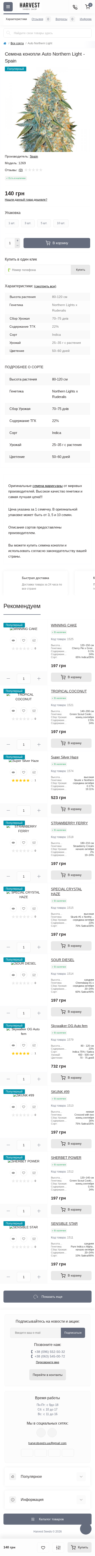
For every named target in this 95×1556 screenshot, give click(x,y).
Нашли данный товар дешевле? (26, 199)
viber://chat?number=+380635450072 (52, 1432)
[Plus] (17, 240)
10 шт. (61, 223)
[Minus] (17, 245)
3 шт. (28, 223)
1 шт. (12, 223)
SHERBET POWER (66, 1158)
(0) (21, 170)
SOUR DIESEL (62, 960)
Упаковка (13, 213)
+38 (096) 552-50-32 (50, 1352)
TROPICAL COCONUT (69, 691)
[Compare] (34, 640)
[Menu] (8, 6)
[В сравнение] (58, 1547)
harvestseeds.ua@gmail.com (47, 1443)
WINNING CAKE (64, 625)
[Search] (8, 33)
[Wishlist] (23, 640)
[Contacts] (75, 6)
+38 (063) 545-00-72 (50, 1356)
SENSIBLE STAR (64, 1224)
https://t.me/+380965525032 (41, 1432)
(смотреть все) (45, 286)
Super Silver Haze (64, 757)
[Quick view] (13, 640)
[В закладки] (43, 1547)
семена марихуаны (48, 486)
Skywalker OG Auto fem (69, 1026)
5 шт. (44, 223)
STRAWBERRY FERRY (69, 823)
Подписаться (73, 1332)
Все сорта (17, 43)
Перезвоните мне (47, 1362)
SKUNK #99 (60, 1092)
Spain (34, 156)
